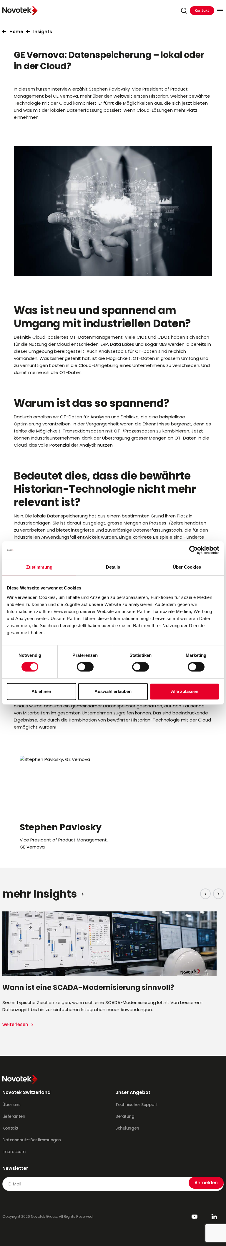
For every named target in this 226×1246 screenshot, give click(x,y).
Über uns (11, 1105)
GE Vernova (32, 847)
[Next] (218, 893)
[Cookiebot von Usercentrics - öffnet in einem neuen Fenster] (193, 550)
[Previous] (205, 893)
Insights (42, 32)
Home (16, 32)
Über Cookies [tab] (187, 566)
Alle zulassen (184, 691)
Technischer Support (136, 1105)
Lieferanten (13, 1116)
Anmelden (206, 1183)
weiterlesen (15, 1024)
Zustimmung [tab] (39, 566)
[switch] (85, 667)
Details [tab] (113, 566)
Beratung (124, 1116)
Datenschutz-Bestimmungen (31, 1140)
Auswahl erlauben (113, 691)
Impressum (13, 1152)
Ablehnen (41, 691)
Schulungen (127, 1128)
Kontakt (202, 10)
